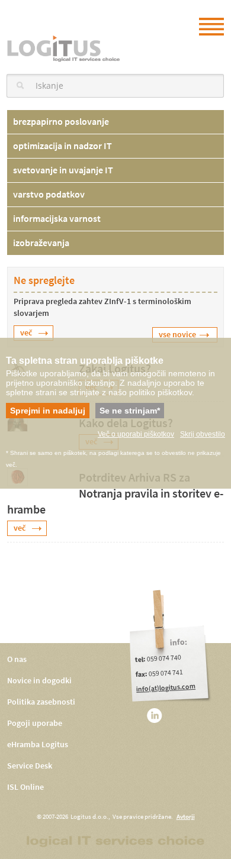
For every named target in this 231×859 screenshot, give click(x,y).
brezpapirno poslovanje (61, 121)
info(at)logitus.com (166, 688)
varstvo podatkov (49, 194)
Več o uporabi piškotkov (136, 434)
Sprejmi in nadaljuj (47, 410)
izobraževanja (41, 243)
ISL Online (25, 787)
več (26, 332)
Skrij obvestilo (202, 434)
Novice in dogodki (39, 680)
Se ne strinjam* (130, 410)
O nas (17, 659)
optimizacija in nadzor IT (62, 146)
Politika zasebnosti (41, 702)
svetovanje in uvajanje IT (63, 170)
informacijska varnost (57, 218)
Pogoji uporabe (34, 723)
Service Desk (29, 765)
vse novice (177, 334)
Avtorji (186, 816)
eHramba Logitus (37, 744)
